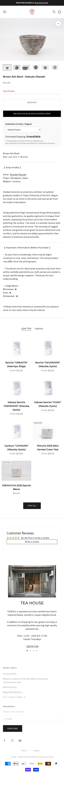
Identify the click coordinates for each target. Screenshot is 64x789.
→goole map (32, 646)
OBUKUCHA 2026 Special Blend (16, 487)
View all (32, 506)
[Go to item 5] (45, 67)
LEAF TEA (26, 328)
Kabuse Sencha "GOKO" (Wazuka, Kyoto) (47, 404)
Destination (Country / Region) (18, 123)
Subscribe (12, 728)
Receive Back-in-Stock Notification (32, 114)
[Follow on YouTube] (19, 740)
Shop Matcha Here (41, 2)
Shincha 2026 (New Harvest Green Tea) (47, 447)
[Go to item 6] (55, 67)
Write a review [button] (32, 541)
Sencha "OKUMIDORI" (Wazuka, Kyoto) (47, 364)
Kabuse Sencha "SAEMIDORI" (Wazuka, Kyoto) (16, 406)
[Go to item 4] (36, 67)
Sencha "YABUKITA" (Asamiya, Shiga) (16, 364)
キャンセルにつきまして (14, 696)
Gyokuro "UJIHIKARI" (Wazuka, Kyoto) (16, 447)
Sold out (32, 102)
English (37, 751)
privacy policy (10, 673)
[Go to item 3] (26, 67)
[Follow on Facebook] (4, 740)
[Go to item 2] (17, 67)
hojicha (39, 328)
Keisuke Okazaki (18, 174)
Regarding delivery (12, 692)
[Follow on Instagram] (12, 740)
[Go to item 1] (7, 67)
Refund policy (10, 687)
